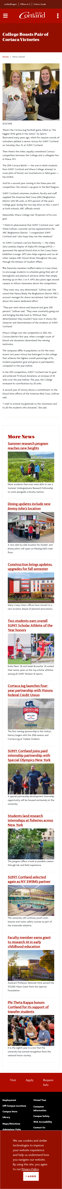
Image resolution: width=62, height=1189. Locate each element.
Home (6, 56)
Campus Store (10, 1111)
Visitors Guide (40, 4)
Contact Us (39, 1127)
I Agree (31, 1176)
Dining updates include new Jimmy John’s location (29, 506)
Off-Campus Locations (14, 1105)
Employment (9, 1100)
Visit (13, 1080)
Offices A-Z (25, 4)
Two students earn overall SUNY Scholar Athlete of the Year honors (30, 625)
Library (6, 1117)
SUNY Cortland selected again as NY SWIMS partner (29, 879)
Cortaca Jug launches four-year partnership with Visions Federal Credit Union (30, 690)
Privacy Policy (30, 1169)
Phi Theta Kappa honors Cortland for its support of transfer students (28, 1007)
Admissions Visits (12, 1129)
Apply (30, 1080)
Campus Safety (41, 1116)
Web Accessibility (42, 1121)
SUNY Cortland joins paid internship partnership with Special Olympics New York (29, 755)
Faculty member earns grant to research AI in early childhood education (29, 942)
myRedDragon (10, 4)
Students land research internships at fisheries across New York (30, 820)
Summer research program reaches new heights (28, 445)
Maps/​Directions (11, 1123)
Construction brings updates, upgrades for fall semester (30, 566)
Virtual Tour (39, 1100)
